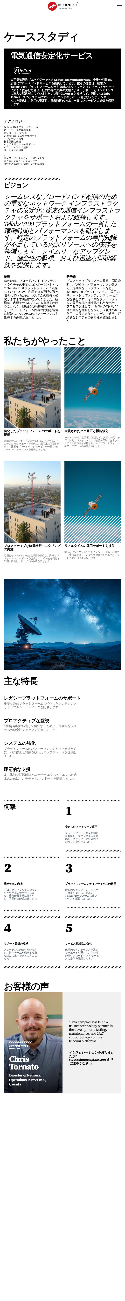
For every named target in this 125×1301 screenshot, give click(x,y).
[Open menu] (119, 5)
